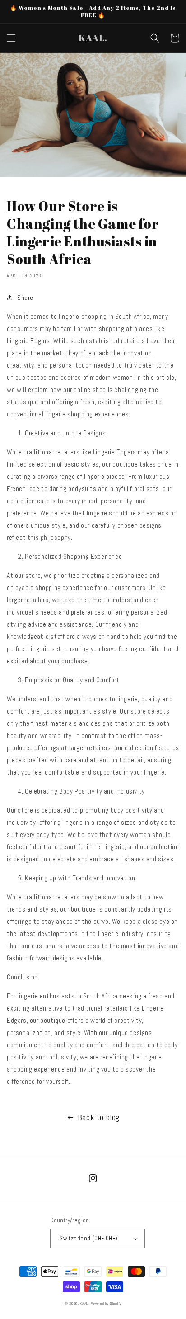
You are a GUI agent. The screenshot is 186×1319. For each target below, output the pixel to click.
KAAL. (84, 1303)
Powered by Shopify (106, 1303)
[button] (11, 38)
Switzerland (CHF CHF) (88, 1238)
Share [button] (25, 297)
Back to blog (99, 1117)
